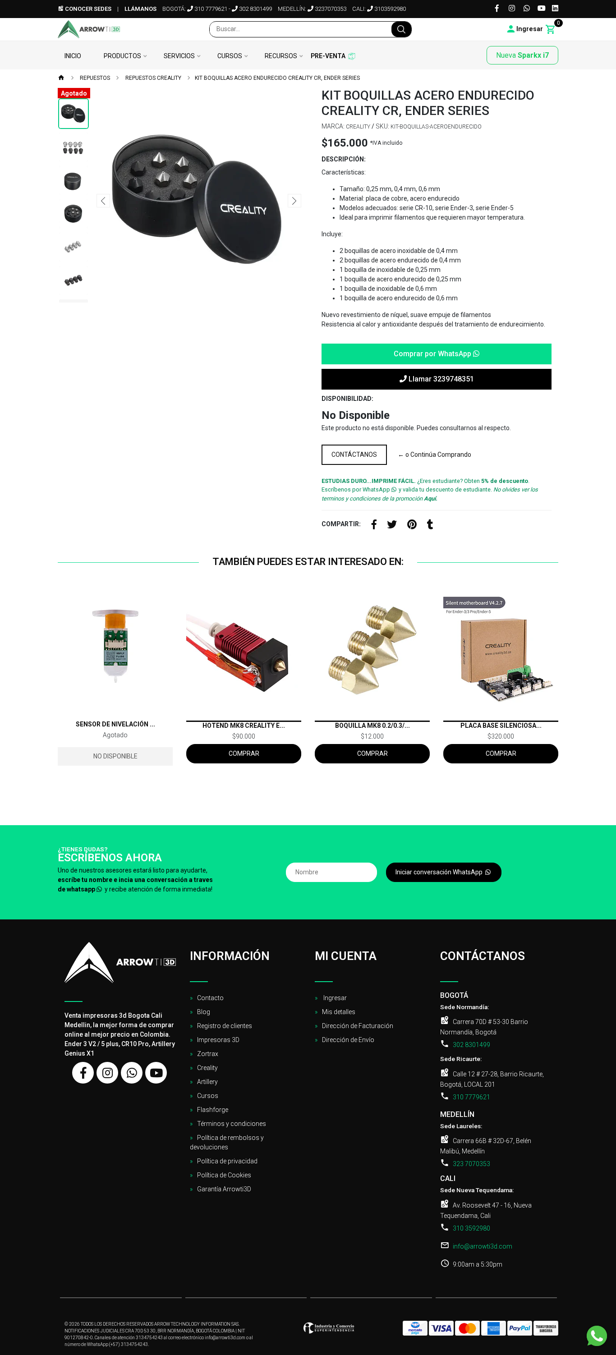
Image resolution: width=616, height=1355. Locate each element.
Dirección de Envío (348, 1039)
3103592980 (389, 8)
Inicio (72, 56)
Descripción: (344, 159)
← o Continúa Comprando (434, 454)
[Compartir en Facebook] (374, 525)
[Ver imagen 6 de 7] (73, 280)
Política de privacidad (227, 1161)
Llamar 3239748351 (440, 379)
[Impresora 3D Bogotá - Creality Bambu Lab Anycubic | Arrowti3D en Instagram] (107, 1073)
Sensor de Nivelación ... (115, 724)
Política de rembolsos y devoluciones (227, 1142)
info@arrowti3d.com (482, 1246)
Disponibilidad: (347, 398)
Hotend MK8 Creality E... (243, 725)
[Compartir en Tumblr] (430, 525)
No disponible (115, 756)
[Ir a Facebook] (496, 8)
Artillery (207, 1081)
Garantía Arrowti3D (224, 1189)
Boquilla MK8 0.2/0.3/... (372, 725)
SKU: (382, 126)
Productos (122, 56)
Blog (203, 1011)
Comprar (244, 753)
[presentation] (103, 200)
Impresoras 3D (218, 1039)
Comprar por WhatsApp (433, 353)
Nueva (522, 55)
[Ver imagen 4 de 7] (73, 214)
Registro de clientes (224, 1025)
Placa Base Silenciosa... (501, 725)
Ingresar (334, 997)
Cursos (229, 56)
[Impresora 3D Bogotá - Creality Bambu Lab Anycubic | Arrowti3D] (89, 29)
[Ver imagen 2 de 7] (73, 147)
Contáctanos (354, 454)
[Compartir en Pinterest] (412, 525)
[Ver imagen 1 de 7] (73, 114)
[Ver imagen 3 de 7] (73, 180)
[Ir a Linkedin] (555, 8)
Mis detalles (338, 1011)
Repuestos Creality (152, 78)
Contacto (210, 997)
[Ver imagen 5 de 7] (73, 247)
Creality (207, 1067)
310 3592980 (471, 1228)
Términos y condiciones (231, 1123)
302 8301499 (255, 8)
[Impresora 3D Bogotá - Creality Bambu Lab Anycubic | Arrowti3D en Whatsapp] (132, 1073)
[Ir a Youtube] (541, 8)
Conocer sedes (87, 8)
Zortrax (207, 1053)
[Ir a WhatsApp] (526, 8)
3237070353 (329, 8)
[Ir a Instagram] (511, 8)
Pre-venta (328, 56)
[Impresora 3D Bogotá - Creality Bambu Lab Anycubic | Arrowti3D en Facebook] (83, 1073)
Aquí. (430, 498)
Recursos (281, 56)
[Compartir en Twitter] (392, 525)
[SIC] (329, 1330)
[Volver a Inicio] (61, 78)
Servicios (179, 56)
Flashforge (212, 1109)
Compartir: (341, 524)
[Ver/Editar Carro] (550, 29)
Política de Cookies (224, 1175)
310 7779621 (210, 8)
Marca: (333, 126)
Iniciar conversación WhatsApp (439, 872)
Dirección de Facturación (357, 1025)
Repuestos (94, 78)
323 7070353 (471, 1163)
